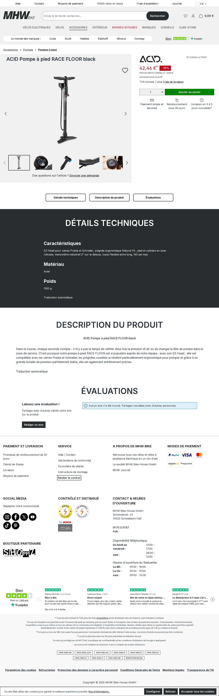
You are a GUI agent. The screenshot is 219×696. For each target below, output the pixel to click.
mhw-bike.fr (119, 652)
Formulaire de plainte (71, 466)
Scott (68, 38)
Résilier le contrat (69, 477)
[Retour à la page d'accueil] (19, 15)
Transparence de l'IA (200, 670)
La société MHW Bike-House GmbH (134, 464)
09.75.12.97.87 (121, 527)
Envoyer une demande (84, 175)
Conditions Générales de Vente (140, 670)
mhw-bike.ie (153, 652)
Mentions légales (173, 670)
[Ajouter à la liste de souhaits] (125, 70)
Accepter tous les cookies (197, 691)
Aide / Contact (66, 454)
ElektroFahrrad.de (134, 658)
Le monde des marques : (26, 38)
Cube (53, 38)
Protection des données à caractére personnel (88, 670)
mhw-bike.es (102, 652)
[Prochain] (125, 113)
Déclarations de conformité (74, 460)
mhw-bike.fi (97, 658)
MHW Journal (121, 470)
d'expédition (102, 618)
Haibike (84, 38)
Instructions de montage (73, 472)
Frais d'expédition (147, 3)
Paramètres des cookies (20, 670)
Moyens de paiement (70, 3)
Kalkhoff (103, 38)
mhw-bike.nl (81, 658)
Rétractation (47, 670)
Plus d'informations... (99, 691)
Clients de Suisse (13, 464)
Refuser (171, 691)
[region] (65, 122)
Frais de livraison (173, 81)
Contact (39, 3)
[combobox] (97, 15)
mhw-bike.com (84, 652)
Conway (139, 38)
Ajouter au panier (189, 92)
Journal (177, 3)
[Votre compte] (193, 16)
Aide (18, 3)
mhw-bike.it (136, 652)
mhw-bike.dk (114, 658)
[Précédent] (5, 113)
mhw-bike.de (65, 652)
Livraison (8, 470)
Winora (121, 38)
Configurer (153, 691)
